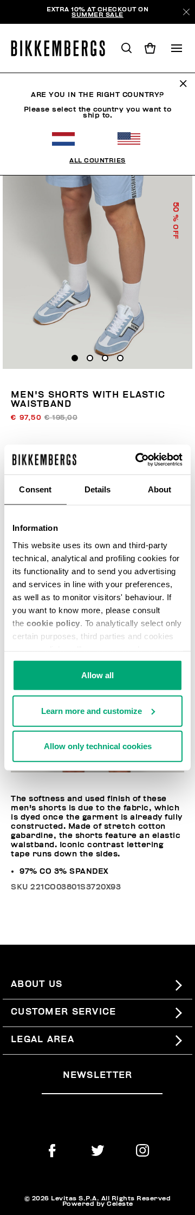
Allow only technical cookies (98, 746)
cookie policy (53, 622)
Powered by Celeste (97, 1203)
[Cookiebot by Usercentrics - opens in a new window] (138, 459)
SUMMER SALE (97, 14)
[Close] (186, 12)
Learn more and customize (91, 710)
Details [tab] (97, 489)
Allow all (97, 675)
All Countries (97, 160)
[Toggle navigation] (176, 48)
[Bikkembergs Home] (63, 48)
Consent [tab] (35, 489)
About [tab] (160, 489)
